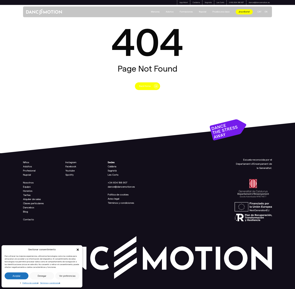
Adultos (27, 166)
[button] (77, 249)
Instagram (70, 162)
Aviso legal (113, 199)
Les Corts (113, 175)
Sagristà (112, 170)
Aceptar (16, 276)
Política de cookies (30, 283)
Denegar (42, 276)
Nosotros (28, 182)
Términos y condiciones (50, 283)
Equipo (27, 187)
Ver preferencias (67, 276)
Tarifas (27, 195)
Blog (25, 211)
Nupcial (27, 175)
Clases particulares (33, 203)
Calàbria (112, 166)
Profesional (29, 170)
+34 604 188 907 (117, 182)
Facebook (70, 166)
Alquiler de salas (32, 199)
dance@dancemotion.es (121, 187)
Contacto (28, 219)
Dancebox (28, 207)
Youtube (70, 170)
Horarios (27, 191)
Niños (26, 162)
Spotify (69, 175)
